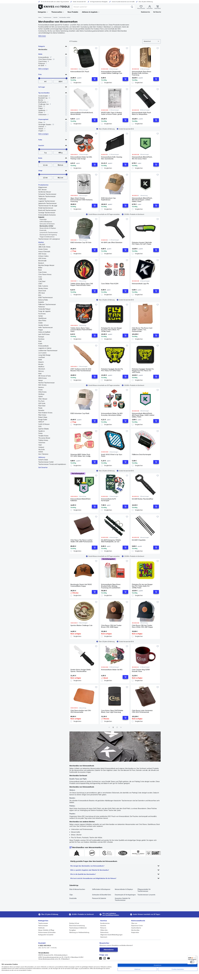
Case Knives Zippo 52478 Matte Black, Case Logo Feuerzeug (112, 711)
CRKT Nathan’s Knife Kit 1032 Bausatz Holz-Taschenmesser (80, 370)
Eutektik (41, 302)
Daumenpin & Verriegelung (48, 234)
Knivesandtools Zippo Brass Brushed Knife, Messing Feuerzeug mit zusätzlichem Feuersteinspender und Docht (111, 586)
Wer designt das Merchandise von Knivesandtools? (87, 866)
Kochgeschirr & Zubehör (45, 935)
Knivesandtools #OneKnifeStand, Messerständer (81, 113)
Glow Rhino (42, 320)
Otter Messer (42, 399)
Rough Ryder (42, 419)
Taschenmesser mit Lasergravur (49, 239)
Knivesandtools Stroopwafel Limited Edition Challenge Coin (111, 72)
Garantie (103, 925)
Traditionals (42, 199)
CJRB (40, 279)
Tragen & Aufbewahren (47, 237)
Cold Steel (41, 281)
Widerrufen (104, 930)
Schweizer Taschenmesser (47, 194)
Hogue (40, 330)
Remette (41, 410)
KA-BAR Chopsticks (139, 540)
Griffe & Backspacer (46, 221)
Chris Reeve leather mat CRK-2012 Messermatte (80, 711)
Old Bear (41, 394)
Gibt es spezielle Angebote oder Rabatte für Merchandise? (89, 870)
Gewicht (41, 145)
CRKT (40, 284)
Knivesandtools (43, 346)
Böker (40, 268)
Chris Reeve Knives (44, 274)
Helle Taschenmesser (45, 327)
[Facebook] (101, 958)
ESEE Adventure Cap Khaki (79, 413)
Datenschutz (104, 932)
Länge (40, 170)
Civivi (40, 277)
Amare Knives (43, 249)
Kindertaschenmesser (45, 208)
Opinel (40, 396)
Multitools (41, 928)
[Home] (53, 6)
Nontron (41, 387)
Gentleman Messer (44, 192)
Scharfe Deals (43, 460)
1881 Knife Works (44, 247)
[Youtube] (108, 958)
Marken (41, 242)
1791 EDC (41, 245)
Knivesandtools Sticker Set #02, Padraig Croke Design (81, 158)
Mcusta (40, 364)
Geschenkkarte (136, 928)
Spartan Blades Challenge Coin (81, 625)
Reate (40, 408)
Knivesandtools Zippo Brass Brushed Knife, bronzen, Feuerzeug (141, 73)
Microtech (41, 369)
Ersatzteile (43, 230)
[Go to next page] (121, 727)
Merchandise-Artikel (46, 226)
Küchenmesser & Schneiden (47, 932)
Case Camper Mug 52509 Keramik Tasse (141, 670)
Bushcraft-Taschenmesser (47, 210)
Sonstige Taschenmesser (46, 213)
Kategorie (41, 46)
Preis (40, 74)
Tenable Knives (43, 436)
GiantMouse (42, 318)
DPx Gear (41, 293)
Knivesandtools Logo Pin (140, 284)
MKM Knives (42, 378)
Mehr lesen (42, 36)
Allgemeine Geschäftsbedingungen (111, 935)
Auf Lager (41, 87)
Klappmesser (42, 187)
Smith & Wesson (44, 424)
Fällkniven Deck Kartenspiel (141, 454)
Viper (40, 445)
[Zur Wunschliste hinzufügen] (96, 48)
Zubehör (55, 17)
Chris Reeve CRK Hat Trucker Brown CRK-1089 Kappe (111, 626)
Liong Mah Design (44, 355)
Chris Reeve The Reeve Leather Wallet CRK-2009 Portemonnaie (81, 541)
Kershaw (41, 339)
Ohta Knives (42, 392)
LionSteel (41, 357)
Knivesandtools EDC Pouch (79, 72)
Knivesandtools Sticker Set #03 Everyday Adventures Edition (111, 414)
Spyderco (41, 431)
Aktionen (41, 457)
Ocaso (40, 390)
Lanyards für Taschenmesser (49, 232)
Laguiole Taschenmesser (46, 201)
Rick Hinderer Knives (45, 413)
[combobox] (151, 41)
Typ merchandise (44, 93)
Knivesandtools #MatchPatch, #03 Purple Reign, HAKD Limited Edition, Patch (143, 415)
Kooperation (135, 932)
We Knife (41, 449)
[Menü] (195, 956)
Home (39, 17)
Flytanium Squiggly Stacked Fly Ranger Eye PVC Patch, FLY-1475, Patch (143, 370)
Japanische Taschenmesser (47, 203)
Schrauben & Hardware (47, 224)
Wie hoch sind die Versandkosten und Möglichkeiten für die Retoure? (93, 878)
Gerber (40, 316)
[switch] (192, 962)
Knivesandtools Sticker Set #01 (111, 670)
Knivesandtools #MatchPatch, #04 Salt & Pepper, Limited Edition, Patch (142, 199)
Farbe (40, 140)
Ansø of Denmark (44, 251)
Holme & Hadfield (44, 332)
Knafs (40, 344)
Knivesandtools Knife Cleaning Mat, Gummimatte (111, 158)
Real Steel (41, 406)
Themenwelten (56, 12)
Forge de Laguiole (44, 311)
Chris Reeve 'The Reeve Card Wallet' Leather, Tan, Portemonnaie (142, 329)
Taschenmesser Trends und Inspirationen (52, 464)
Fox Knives (42, 314)
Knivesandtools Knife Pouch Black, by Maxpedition (141, 113)
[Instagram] (105, 958)
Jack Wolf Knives (44, 334)
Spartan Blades (43, 429)
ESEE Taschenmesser (45, 297)
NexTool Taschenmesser (46, 383)
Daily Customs (43, 286)
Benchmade (42, 261)
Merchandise (42, 49)
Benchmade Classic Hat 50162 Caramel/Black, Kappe (81, 585)
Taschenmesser (47, 17)
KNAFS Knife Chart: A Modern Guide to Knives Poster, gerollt (111, 113)
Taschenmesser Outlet (45, 462)
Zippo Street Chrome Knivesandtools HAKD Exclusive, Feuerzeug (81, 199)
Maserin (41, 362)
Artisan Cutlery (43, 256)
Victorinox (41, 443)
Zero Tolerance (43, 454)
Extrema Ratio (43, 300)
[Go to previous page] (109, 727)
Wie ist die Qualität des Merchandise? (83, 874)
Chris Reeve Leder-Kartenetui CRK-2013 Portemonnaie (142, 711)
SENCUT (41, 422)
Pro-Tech (41, 401)
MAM (40, 360)
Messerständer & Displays (48, 228)
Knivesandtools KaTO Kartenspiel (108, 500)
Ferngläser (72, 930)
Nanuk (40, 380)
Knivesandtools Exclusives (47, 215)
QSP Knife (41, 403)
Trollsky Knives (43, 440)
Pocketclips (43, 219)
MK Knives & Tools (44, 376)
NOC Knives (42, 385)
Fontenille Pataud (44, 309)
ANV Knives (42, 254)
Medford (41, 367)
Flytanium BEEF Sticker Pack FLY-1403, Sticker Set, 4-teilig (80, 455)
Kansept (41, 337)
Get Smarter (43, 467)
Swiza (40, 433)
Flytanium (41, 307)
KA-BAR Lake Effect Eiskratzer (111, 242)
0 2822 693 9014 (44, 946)
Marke (40, 54)
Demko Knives (43, 288)
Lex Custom (42, 353)
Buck (40, 270)
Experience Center (137, 925)
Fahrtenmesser (43, 925)
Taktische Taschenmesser (47, 196)
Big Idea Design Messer (46, 265)
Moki (39, 374)
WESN (40, 452)
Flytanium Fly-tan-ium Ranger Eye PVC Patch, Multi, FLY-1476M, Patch (142, 586)
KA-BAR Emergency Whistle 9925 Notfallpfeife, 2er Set (111, 541)
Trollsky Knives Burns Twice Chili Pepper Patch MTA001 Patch (81, 284)
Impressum (103, 937)
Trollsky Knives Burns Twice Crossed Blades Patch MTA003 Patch (81, 329)
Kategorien (42, 12)
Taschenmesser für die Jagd (47, 206)
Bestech (41, 263)
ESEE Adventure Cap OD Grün (80, 242)
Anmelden (150, 8)
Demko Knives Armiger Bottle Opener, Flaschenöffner (80, 670)
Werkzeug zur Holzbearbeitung (79, 932)
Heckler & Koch (43, 325)
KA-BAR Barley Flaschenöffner (142, 499)
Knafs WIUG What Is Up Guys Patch (111, 455)
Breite (40, 158)
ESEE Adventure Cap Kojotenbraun (108, 199)
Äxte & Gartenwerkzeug (77, 925)
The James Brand (44, 438)
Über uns (134, 923)
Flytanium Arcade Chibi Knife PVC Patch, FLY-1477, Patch (142, 243)
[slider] (39, 78)
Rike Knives (42, 415)
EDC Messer (42, 190)
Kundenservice (105, 923)
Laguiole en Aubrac (44, 348)
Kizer (40, 341)
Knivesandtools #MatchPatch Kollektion (80, 500)
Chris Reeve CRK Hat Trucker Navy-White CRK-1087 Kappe (142, 626)
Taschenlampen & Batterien (78, 928)
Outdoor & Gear (74, 923)
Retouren (103, 928)
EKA (39, 295)
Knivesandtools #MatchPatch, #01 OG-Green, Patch (142, 158)
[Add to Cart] (94, 79)
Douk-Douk (42, 291)
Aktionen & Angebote (90, 12)
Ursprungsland (43, 119)
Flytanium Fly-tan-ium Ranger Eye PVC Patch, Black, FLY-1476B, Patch (111, 329)
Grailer (40, 323)
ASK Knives (42, 258)
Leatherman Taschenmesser (47, 350)
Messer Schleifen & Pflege (46, 930)
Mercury (41, 371)
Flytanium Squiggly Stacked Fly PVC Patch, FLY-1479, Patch (112, 370)
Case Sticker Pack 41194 (109, 284)
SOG (39, 426)
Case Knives (42, 272)
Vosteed (41, 447)
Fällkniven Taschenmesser (47, 304)
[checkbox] (66, 57)
